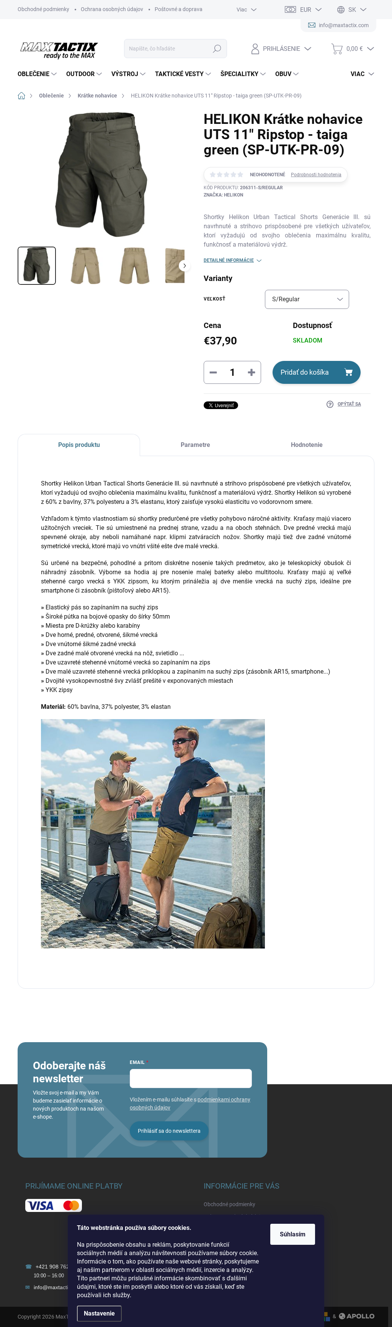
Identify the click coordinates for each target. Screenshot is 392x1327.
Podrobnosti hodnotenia (316, 174)
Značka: (223, 195)
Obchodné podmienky (43, 9)
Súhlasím (292, 1234)
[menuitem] (38, 74)
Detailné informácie (229, 260)
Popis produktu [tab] (79, 444)
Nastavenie (99, 1313)
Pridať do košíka (305, 372)
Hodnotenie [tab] (307, 444)
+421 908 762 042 (58, 1267)
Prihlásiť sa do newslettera (169, 1131)
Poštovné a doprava (179, 9)
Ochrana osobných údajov (112, 9)
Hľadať (217, 48)
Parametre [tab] (195, 444)
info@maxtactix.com (58, 1287)
